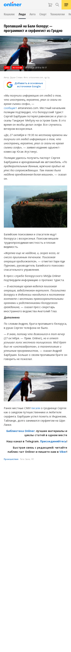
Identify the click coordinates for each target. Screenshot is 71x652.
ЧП (32, 459)
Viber (62, 451)
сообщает (10, 108)
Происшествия (11, 459)
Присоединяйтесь (53, 441)
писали (35, 408)
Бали (27, 459)
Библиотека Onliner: (20, 431)
